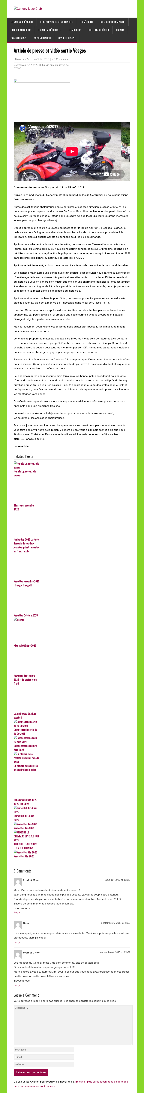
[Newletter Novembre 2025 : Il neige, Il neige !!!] (72, 566)
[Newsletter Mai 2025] (72, 852)
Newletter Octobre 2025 (26, 615)
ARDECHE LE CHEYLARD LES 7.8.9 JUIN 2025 (25, 846)
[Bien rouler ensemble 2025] (72, 490)
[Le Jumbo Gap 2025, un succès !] (72, 698)
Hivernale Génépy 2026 (25, 645)
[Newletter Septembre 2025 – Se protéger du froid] (72, 660)
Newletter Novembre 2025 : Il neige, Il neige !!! (26, 583)
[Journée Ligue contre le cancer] (72, 465)
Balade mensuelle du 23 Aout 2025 (25, 747)
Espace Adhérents (48, 30)
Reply (17, 912)
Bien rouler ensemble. (112, 22)
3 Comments (61, 59)
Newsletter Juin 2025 (24, 828)
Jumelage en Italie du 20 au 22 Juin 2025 (25, 802)
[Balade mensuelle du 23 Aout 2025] (72, 740)
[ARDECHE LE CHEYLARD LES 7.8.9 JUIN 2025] (72, 836)
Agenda (120, 30)
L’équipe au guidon (21, 30)
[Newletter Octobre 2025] (72, 600)
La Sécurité (86, 22)
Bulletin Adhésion (98, 30)
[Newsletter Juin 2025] (72, 824)
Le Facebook (74, 30)
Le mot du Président (22, 22)
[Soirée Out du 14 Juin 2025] (72, 810)
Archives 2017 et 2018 (28, 65)
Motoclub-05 (21, 59)
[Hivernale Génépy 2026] (72, 630)
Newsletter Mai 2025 (24, 856)
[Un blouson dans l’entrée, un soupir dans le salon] (72, 758)
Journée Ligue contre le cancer (25, 473)
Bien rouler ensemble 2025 (24, 507)
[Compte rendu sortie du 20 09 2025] (72, 724)
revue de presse (67, 38)
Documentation (42, 38)
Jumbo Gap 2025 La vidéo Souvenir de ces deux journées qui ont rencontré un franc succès (26, 545)
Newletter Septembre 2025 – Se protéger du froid (25, 679)
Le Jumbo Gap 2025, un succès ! (25, 715)
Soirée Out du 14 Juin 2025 (24, 818)
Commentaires (18, 38)
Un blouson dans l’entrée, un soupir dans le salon (26, 767)
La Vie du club (50, 65)
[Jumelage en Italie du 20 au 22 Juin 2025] (72, 785)
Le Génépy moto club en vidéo (56, 22)
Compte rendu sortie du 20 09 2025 (25, 731)
